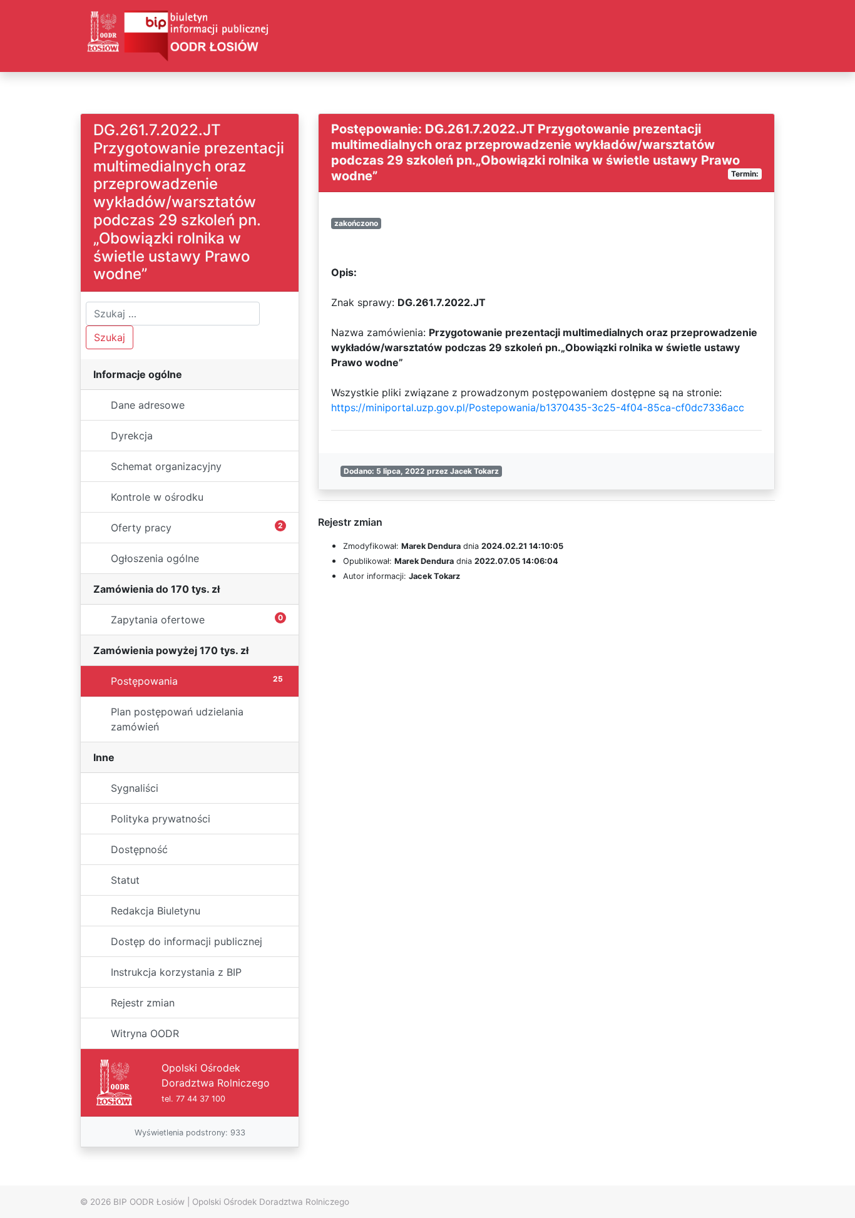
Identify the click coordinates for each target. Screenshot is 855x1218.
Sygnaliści (134, 788)
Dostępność (139, 849)
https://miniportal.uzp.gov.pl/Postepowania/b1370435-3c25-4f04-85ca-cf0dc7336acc (537, 407)
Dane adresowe (148, 405)
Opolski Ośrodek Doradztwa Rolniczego (270, 1202)
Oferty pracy (197, 527)
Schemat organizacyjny (166, 466)
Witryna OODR (145, 1033)
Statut (125, 880)
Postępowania (197, 680)
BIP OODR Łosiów (149, 1202)
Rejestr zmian (143, 1002)
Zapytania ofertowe (197, 619)
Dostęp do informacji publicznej (186, 941)
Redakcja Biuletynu (155, 910)
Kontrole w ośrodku (157, 497)
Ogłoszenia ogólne (155, 558)
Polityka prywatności (160, 818)
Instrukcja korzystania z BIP (176, 972)
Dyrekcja (132, 435)
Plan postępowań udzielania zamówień (177, 719)
